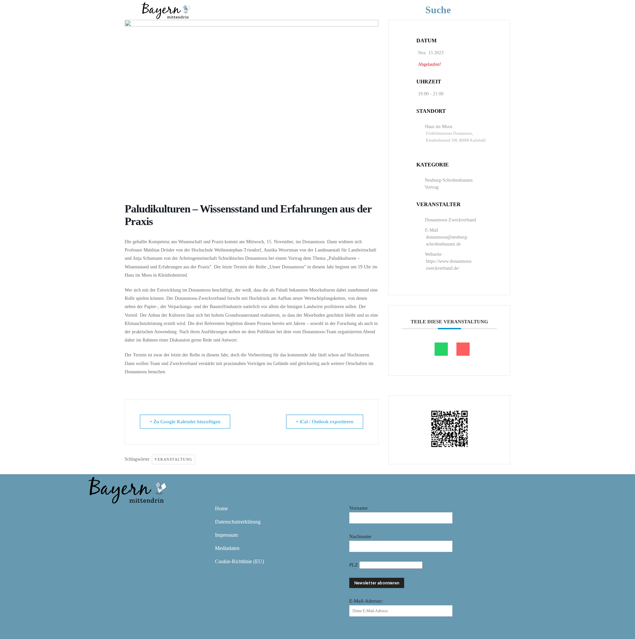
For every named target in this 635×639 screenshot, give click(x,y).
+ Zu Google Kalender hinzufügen (185, 421)
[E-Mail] (463, 349)
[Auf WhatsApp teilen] (441, 349)
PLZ (354, 565)
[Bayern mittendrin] (165, 10)
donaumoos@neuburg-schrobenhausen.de (447, 241)
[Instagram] (114, 513)
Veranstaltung (173, 459)
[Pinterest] (134, 513)
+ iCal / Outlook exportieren (325, 421)
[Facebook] (95, 513)
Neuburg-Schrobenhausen (449, 180)
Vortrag (432, 187)
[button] (448, 10)
